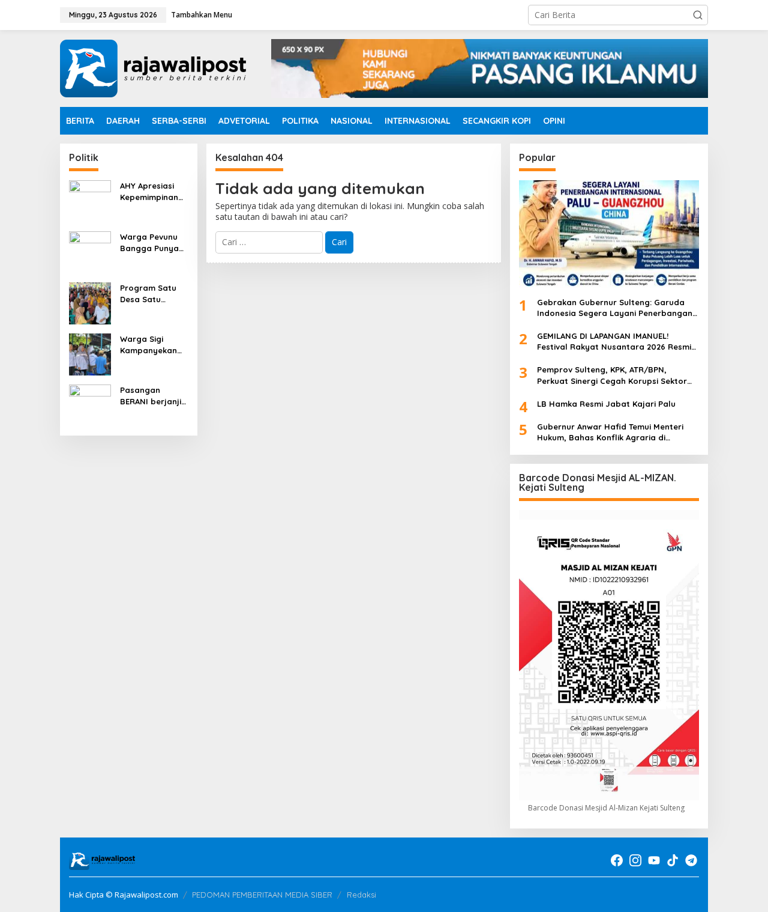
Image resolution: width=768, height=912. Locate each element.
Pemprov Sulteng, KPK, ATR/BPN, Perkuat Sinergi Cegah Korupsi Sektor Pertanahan (612, 375)
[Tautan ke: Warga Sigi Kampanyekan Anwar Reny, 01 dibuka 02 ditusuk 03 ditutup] (90, 353)
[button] (698, 15)
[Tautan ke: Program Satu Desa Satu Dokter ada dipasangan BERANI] (90, 302)
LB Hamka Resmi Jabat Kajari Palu (606, 404)
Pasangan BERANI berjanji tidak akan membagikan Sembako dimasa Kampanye (150, 395)
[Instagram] (635, 860)
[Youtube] (654, 860)
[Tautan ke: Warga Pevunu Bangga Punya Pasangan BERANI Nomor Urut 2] (90, 251)
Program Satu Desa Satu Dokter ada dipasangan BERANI (148, 293)
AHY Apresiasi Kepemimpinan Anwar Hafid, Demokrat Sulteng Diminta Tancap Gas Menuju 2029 (151, 191)
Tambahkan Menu (201, 15)
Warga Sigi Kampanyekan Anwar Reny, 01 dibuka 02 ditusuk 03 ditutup (150, 344)
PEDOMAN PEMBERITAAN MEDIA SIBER (262, 894)
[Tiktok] (672, 860)
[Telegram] (691, 860)
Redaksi (361, 894)
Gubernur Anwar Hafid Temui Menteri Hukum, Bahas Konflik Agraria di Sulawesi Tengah (610, 432)
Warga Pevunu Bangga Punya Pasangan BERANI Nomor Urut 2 (149, 242)
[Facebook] (617, 860)
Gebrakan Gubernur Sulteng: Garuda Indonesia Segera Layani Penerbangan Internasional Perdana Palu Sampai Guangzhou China (614, 307)
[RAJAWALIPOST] (153, 67)
